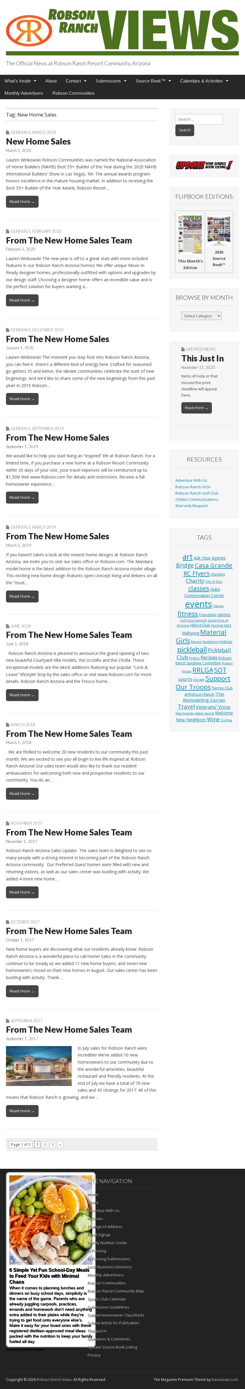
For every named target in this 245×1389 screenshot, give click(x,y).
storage (199, 680)
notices (225, 641)
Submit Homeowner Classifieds (116, 1315)
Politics (194, 658)
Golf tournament (193, 620)
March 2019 (44, 527)
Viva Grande (184, 713)
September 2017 (27, 1020)
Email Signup (99, 1234)
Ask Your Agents (210, 558)
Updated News (200, 349)
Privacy (94, 1355)
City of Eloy (213, 581)
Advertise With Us (191, 480)
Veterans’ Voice (213, 707)
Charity (195, 580)
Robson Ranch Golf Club (196, 493)
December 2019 (48, 329)
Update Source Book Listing (112, 1347)
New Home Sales (38, 141)
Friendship (208, 614)
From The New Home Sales (57, 339)
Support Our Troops (203, 682)
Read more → (22, 201)
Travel (186, 707)
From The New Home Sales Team (69, 240)
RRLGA (202, 670)
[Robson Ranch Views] (122, 29)
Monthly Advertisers (23, 93)
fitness (187, 613)
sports (185, 679)
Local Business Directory (110, 1267)
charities (218, 574)
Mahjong (190, 633)
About (51, 80)
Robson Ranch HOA (192, 487)
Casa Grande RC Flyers (207, 569)
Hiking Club (200, 625)
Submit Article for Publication (113, 1323)
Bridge (185, 565)
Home (93, 1194)
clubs (215, 589)
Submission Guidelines (108, 1307)
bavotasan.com (225, 1379)
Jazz (227, 625)
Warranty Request (191, 505)
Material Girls (201, 636)
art (188, 556)
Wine (213, 719)
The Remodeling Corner (204, 697)
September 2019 (48, 428)
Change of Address (105, 1226)
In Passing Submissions (109, 1258)
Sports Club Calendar (107, 1299)
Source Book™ (151, 80)
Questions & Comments (109, 1339)
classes (198, 588)
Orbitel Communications (196, 499)
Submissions (108, 80)
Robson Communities (73, 93)
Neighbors (210, 642)
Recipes (209, 657)
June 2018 (21, 626)
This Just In (202, 358)
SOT (220, 670)
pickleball (192, 649)
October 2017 (25, 921)
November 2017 (26, 823)
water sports (204, 713)
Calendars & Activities (201, 80)
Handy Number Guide (107, 1242)
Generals (20, 132)
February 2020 (46, 231)
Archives (95, 1218)
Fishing (218, 606)
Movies (196, 642)
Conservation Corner (204, 595)
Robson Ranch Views (54, 1379)
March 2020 (44, 132)
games (224, 614)
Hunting (217, 625)
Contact (73, 80)
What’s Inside (17, 80)
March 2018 (23, 724)
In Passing (97, 1250)
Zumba (226, 720)
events (198, 604)
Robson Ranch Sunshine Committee (203, 660)
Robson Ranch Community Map (116, 1291)
